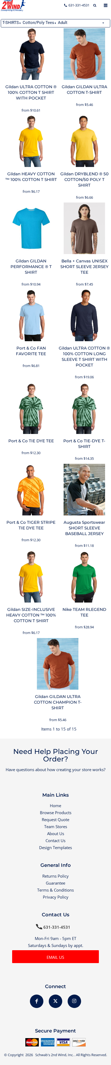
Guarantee (55, 883)
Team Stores (55, 826)
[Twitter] (55, 1001)
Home (55, 805)
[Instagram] (74, 1001)
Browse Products (55, 812)
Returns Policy (55, 876)
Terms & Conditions (55, 890)
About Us (55, 833)
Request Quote (55, 819)
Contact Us (55, 840)
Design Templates (55, 847)
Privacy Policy (55, 897)
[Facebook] (36, 1001)
